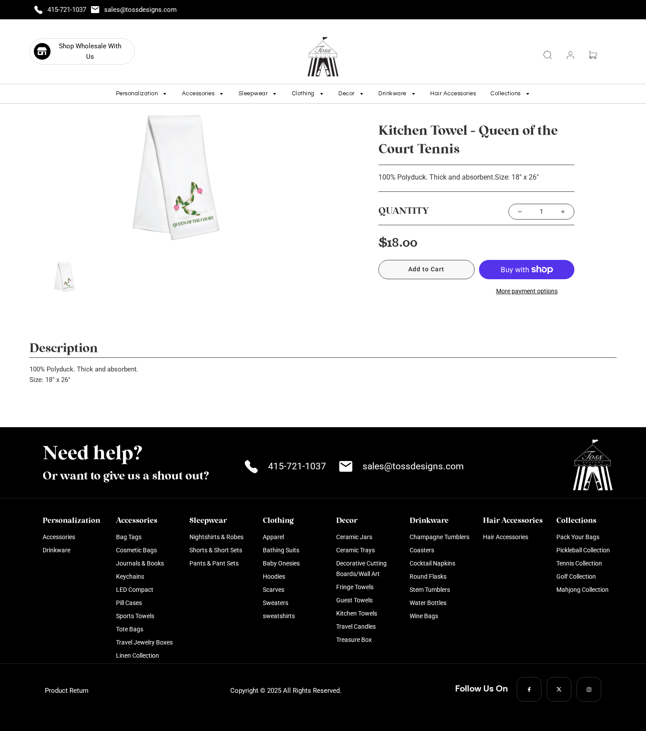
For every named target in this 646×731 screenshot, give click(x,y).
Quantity (403, 211)
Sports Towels (135, 615)
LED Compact (134, 589)
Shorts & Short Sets (215, 550)
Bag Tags (129, 536)
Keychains (130, 576)
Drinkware (56, 550)
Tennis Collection (579, 563)
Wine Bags (424, 615)
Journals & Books (140, 563)
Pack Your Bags (577, 536)
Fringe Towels (355, 587)
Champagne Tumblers (439, 536)
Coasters (422, 550)
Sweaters (275, 602)
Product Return (66, 691)
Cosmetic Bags (136, 550)
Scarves (273, 589)
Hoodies (274, 576)
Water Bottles (428, 602)
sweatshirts (279, 615)
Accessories (59, 536)
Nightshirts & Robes (216, 536)
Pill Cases (129, 602)
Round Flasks (428, 576)
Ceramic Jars (354, 536)
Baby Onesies (281, 563)
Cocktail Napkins (432, 563)
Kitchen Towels (356, 613)
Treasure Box (354, 639)
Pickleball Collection (583, 550)
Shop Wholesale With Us (90, 51)
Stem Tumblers (430, 589)
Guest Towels (354, 600)
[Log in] (570, 55)
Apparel (273, 536)
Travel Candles (356, 626)
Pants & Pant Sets (214, 563)
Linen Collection (137, 655)
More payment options (527, 291)
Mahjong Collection (582, 589)
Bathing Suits (281, 550)
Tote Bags (129, 629)
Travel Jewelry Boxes (144, 642)
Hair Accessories (453, 93)
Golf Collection (576, 576)
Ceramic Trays (355, 550)
